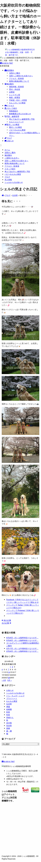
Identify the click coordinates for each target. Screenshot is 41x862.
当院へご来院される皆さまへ (21, 75)
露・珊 (9, 731)
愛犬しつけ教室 (13, 124)
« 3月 (4, 680)
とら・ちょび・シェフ (15, 695)
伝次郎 (9, 704)
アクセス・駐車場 (16, 78)
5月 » (9, 680)
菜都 (8, 728)
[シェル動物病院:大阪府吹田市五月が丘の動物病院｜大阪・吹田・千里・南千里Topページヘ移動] (3, 195)
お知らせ (10, 140)
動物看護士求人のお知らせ (20, 113)
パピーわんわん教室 (17, 130)
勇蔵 (8, 706)
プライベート (11, 698)
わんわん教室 (11, 701)
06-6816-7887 (7, 63)
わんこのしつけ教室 (17, 103)
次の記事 (5, 623)
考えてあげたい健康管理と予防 (22, 119)
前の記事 (7, 620)
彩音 (8, 712)
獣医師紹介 (13, 111)
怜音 (8, 714)
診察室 (12, 92)
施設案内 (10, 84)
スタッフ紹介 (11, 108)
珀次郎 (9, 725)
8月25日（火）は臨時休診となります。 (22, 637)
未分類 (9, 723)
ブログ (9, 138)
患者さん (10, 717)
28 (9, 677)
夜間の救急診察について (19, 81)
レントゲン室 (14, 94)
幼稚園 (9, 709)
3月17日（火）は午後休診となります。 (22, 648)
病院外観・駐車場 (16, 86)
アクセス (10, 105)
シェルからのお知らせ (15, 693)
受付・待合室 (14, 89)
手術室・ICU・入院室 (18, 100)
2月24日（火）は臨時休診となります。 (22, 651)
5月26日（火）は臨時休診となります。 (22, 640)
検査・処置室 (14, 97)
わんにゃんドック (16, 121)
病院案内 (10, 70)
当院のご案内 (14, 73)
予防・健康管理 (12, 116)
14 (9, 672)
